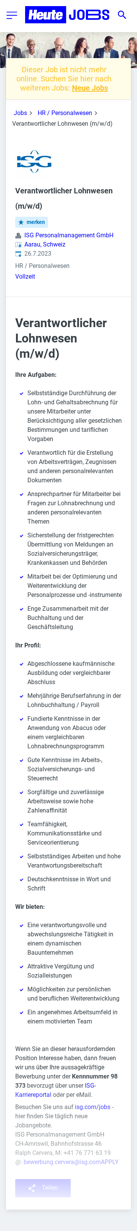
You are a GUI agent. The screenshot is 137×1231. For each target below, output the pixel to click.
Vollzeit (25, 276)
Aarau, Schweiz (44, 244)
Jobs (20, 113)
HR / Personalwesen (65, 113)
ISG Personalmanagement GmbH (68, 235)
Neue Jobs (90, 87)
